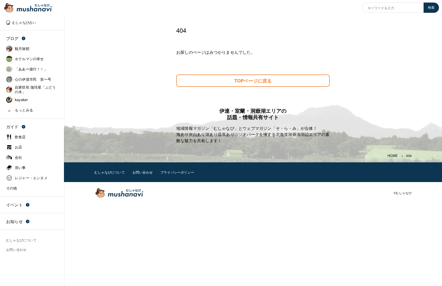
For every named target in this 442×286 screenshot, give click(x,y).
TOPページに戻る (253, 80)
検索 (431, 7)
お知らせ (14, 221)
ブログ (12, 38)
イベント (14, 205)
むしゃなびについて (109, 172)
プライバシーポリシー (177, 172)
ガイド (12, 127)
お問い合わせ (142, 172)
